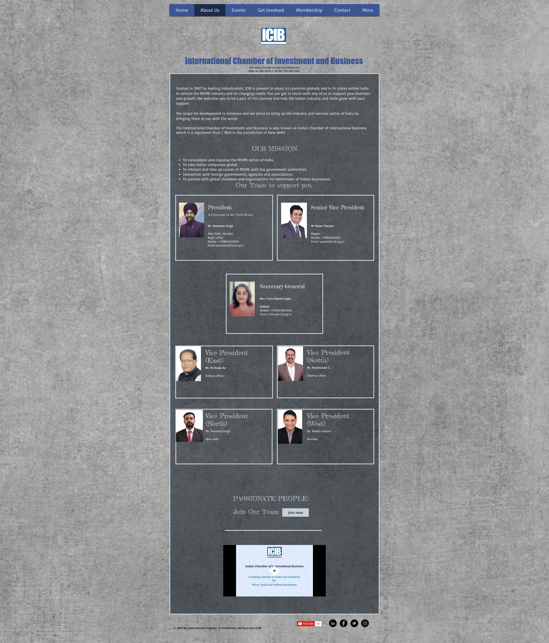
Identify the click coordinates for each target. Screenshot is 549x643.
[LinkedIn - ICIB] (333, 623)
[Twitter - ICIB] (354, 623)
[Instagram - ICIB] (365, 623)
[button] (320, 591)
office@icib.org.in (280, 314)
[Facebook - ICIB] (343, 623)
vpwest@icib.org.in (332, 241)
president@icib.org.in (230, 245)
